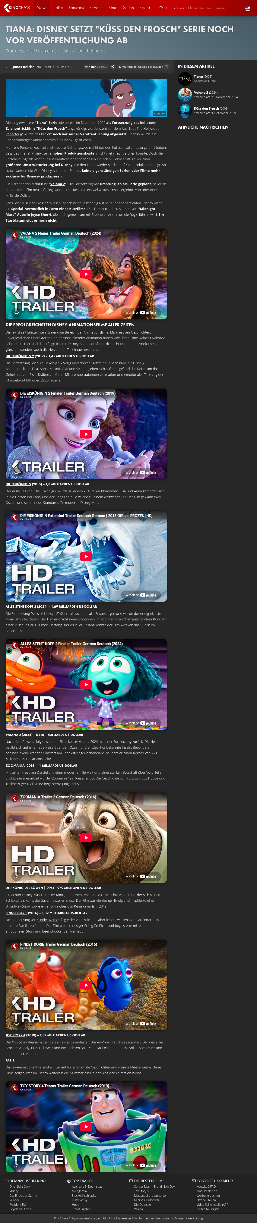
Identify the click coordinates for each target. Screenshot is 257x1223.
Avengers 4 (79, 1191)
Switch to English (208, 1209)
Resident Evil (18, 1204)
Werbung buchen (208, 1195)
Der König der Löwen (24, 888)
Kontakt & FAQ (206, 1186)
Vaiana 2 (57, 184)
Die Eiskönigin (18, 484)
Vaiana (138, 1209)
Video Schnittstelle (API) (212, 1204)
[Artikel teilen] (113, 67)
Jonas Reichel (24, 66)
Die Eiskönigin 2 (20, 356)
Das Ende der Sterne (23, 1195)
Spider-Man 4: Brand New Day (154, 1186)
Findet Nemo (48, 919)
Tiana (41, 122)
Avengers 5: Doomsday (87, 1186)
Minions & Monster (146, 1200)
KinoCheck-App (207, 1191)
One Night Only (19, 1186)
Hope (75, 1204)
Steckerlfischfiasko (84, 1195)
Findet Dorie (16, 913)
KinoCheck (61, 1218)
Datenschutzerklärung (188, 1218)
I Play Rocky (79, 1200)
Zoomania (15, 765)
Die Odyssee (142, 1204)
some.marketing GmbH (91, 1218)
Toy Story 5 (141, 1191)
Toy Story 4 (15, 1035)
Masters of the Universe (150, 1195)
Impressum (163, 1218)
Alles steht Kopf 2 (21, 606)
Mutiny (13, 1191)
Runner (14, 1200)
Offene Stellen (206, 1200)
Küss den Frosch (51, 128)
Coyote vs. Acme (20, 1209)
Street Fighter (81, 1209)
